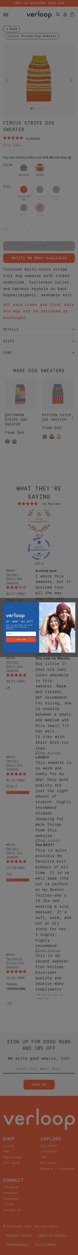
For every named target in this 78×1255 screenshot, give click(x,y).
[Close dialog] (72, 604)
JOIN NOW (20, 639)
